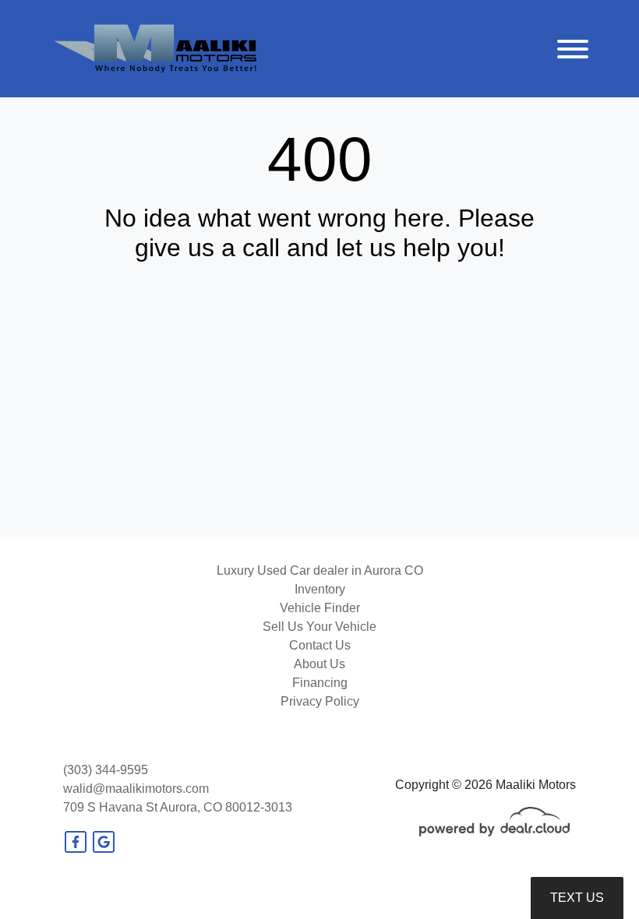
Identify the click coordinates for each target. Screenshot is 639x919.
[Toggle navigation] (572, 48)
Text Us (577, 897)
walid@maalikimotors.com (136, 788)
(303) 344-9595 (105, 769)
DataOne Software (310, 892)
